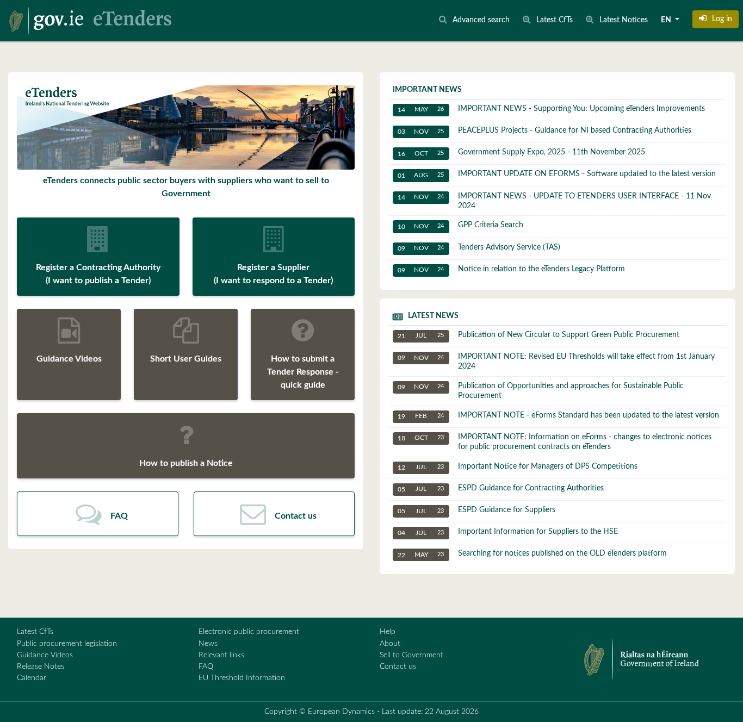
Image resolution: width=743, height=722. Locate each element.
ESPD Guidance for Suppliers (476, 510)
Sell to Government (411, 655)
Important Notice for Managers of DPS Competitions (517, 467)
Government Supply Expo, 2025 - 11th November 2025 (521, 152)
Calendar (31, 678)
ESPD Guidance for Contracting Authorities (501, 488)
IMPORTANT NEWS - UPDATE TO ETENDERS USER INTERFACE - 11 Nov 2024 (554, 201)
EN (667, 20)
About (390, 644)
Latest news (433, 316)
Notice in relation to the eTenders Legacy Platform (511, 269)
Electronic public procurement (249, 632)
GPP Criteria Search (460, 225)
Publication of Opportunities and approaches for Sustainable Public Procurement (541, 391)
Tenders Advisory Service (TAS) (479, 248)
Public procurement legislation (67, 644)
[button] (715, 19)
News (208, 644)
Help (387, 632)
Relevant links (221, 655)
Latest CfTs (35, 632)
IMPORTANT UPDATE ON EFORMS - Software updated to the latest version (557, 174)
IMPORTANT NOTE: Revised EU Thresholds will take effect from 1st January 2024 (556, 361)
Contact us (398, 666)
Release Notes (40, 666)
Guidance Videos (45, 655)
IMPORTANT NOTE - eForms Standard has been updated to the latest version (558, 416)
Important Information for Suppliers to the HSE (508, 532)
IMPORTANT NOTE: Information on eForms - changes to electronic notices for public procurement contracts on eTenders (554, 442)
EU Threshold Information (242, 678)
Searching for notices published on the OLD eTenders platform (532, 554)
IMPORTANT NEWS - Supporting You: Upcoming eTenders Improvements (551, 109)
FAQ (206, 666)
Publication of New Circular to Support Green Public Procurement (538, 335)
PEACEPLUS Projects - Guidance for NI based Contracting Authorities (544, 131)
